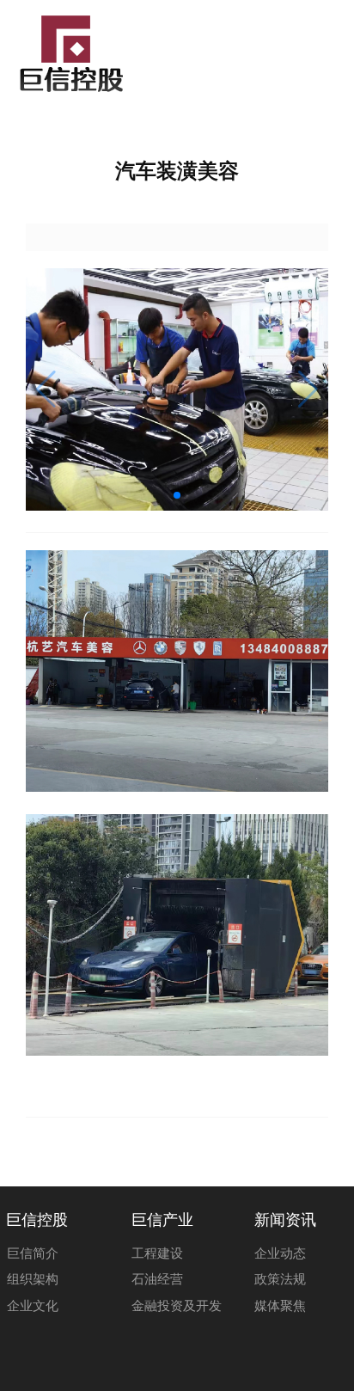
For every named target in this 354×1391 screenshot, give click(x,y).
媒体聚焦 (280, 1306)
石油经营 (157, 1279)
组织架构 (32, 1279)
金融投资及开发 (176, 1306)
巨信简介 (32, 1253)
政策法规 (280, 1279)
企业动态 (280, 1253)
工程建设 (157, 1253)
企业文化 (32, 1306)
